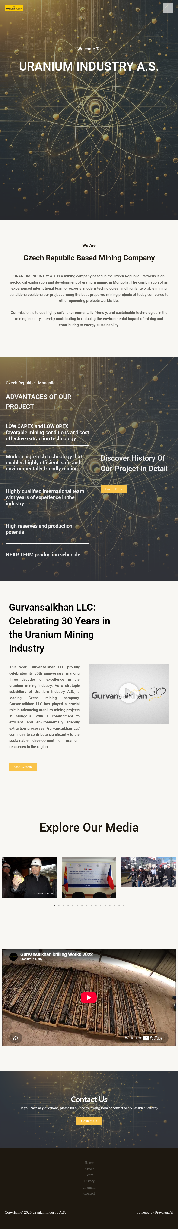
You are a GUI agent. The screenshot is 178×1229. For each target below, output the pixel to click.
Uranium (89, 1187)
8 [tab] (86, 905)
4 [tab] (68, 905)
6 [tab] (77, 905)
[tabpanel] (29, 877)
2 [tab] (59, 905)
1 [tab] (54, 905)
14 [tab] (114, 905)
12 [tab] (105, 905)
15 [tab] (119, 905)
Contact (89, 1193)
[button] (129, 694)
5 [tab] (72, 905)
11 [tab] (100, 905)
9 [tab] (91, 905)
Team (89, 1175)
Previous (5, 877)
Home (89, 1163)
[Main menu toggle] (168, 8)
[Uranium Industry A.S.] (14, 8)
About (89, 1169)
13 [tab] (110, 905)
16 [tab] (123, 905)
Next (172, 877)
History (89, 1181)
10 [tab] (96, 905)
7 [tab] (82, 905)
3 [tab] (63, 905)
